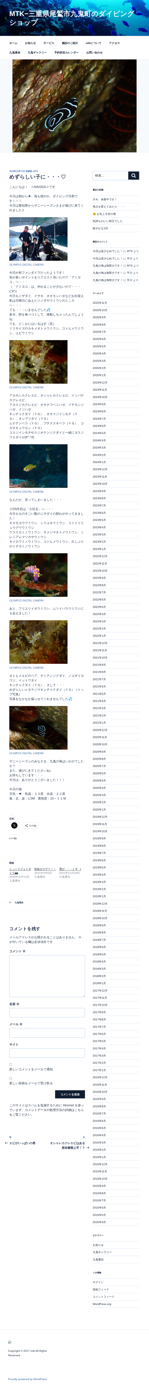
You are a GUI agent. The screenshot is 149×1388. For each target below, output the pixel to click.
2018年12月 (100, 903)
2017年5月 (99, 1041)
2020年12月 (100, 730)
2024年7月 (99, 418)
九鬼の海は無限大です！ (108, 265)
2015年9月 (99, 1185)
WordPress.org (102, 1304)
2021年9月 (99, 664)
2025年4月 (99, 353)
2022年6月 (99, 599)
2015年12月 (100, 1164)
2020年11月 (100, 737)
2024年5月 (99, 433)
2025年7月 (99, 331)
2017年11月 (100, 997)
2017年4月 (99, 1048)
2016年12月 (100, 1077)
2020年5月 (99, 780)
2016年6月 (99, 1120)
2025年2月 (99, 368)
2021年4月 (99, 701)
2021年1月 (99, 722)
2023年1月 (99, 549)
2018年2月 (99, 976)
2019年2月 (99, 889)
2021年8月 (99, 671)
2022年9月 (99, 577)
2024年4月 (99, 440)
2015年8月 (99, 1193)
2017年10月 (100, 1004)
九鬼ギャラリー (37, 52)
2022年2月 (99, 628)
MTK (35, 171)
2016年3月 (99, 1142)
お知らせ (30, 43)
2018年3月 (99, 968)
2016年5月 (99, 1128)
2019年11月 (100, 824)
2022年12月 (100, 556)
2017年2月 (99, 1062)
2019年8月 (99, 845)
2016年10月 (100, 1091)
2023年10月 (100, 483)
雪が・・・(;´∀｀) (70, 869)
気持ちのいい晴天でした (108, 221)
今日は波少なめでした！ (108, 251)
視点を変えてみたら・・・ (109, 206)
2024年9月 (99, 404)
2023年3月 (99, 534)
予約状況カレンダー (66, 52)
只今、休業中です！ (105, 199)
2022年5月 (99, 606)
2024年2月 (99, 454)
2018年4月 (99, 961)
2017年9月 (99, 1012)
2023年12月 (100, 469)
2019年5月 (99, 867)
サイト (14, 1044)
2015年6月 (99, 1207)
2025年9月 (99, 317)
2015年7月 (99, 1200)
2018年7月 (99, 939)
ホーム (13, 43)
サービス (48, 43)
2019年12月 (100, 816)
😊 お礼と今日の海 (104, 213)
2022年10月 (100, 570)
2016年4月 (99, 1135)
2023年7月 (99, 505)
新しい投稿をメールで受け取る (31, 1083)
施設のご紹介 (70, 43)
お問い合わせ (94, 52)
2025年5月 (99, 346)
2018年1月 (99, 983)
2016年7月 (99, 1113)
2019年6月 (99, 860)
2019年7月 (99, 852)
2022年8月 (99, 585)
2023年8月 (99, 498)
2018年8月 (99, 932)
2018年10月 (100, 918)
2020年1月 (99, 809)
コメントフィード (103, 1296)
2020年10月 (100, 744)
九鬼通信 (14, 52)
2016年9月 (99, 1099)
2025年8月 (99, 324)
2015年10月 (100, 1178)
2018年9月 (99, 925)
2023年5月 (99, 520)
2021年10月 (100, 657)
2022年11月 (100, 563)
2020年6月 (99, 773)
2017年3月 (99, 1055)
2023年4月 (99, 527)
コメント (17, 951)
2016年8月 (99, 1106)
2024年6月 (99, 425)
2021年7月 (99, 679)
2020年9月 (99, 751)
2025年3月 (99, 360)
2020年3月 (99, 795)
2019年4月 (99, 874)
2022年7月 (99, 592)
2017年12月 (100, 990)
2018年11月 (100, 910)
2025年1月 (99, 375)
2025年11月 (100, 302)
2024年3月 (99, 447)
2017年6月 (99, 1033)
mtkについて (93, 43)
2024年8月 (99, 411)
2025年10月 (100, 310)
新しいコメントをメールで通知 (31, 1069)
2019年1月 (99, 896)
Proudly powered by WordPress (27, 1379)
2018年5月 (99, 954)
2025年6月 (99, 339)
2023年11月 (100, 476)
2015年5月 (99, 1214)
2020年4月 (99, 787)
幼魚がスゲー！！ (45, 869)
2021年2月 (99, 715)
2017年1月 (99, 1070)
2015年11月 (100, 1171)
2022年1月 (99, 635)
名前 (14, 1004)
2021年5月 (99, 693)
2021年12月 (100, 643)
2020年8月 (99, 758)
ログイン (98, 1282)
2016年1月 (99, 1157)
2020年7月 (99, 766)
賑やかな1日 (100, 228)
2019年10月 (100, 831)
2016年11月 (100, 1084)
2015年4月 (99, 1222)
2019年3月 (99, 882)
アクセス (114, 43)
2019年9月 (99, 838)
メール (16, 1024)
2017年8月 (99, 1019)
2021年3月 (99, 708)
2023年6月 (99, 512)
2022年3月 (99, 621)
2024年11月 (100, 389)
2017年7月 (99, 1026)
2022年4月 (99, 614)
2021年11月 (100, 650)
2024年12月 (100, 382)
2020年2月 (99, 802)
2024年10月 (100, 397)
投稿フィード (101, 1289)
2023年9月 (99, 491)
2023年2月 (99, 541)
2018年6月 (99, 947)
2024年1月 (99, 462)
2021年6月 (99, 686)
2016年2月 (99, 1149)
